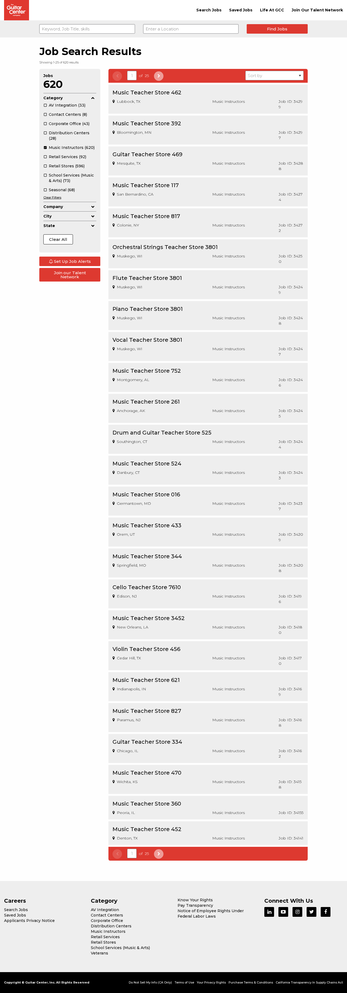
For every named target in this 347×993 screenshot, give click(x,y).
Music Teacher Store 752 (147, 371)
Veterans (99, 953)
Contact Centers (107, 915)
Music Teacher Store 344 (147, 556)
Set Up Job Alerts (72, 261)
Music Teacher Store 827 (147, 711)
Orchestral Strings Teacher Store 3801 (165, 247)
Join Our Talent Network (317, 10)
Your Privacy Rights (211, 982)
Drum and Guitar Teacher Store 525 (162, 432)
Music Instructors (108, 931)
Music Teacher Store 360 (147, 803)
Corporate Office (107, 920)
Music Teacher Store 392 (147, 123)
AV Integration (105, 909)
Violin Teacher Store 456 (146, 649)
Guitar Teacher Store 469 (147, 154)
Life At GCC (272, 10)
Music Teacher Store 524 (147, 463)
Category (53, 97)
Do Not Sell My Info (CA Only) (150, 982)
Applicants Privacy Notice (29, 920)
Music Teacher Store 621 (146, 680)
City (47, 216)
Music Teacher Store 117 (146, 185)
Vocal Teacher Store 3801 (147, 340)
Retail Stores (103, 942)
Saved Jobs (240, 10)
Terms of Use (184, 982)
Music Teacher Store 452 (147, 829)
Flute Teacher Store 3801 (147, 278)
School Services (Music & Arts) (120, 947)
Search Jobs (208, 10)
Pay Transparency (195, 905)
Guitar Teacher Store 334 (147, 742)
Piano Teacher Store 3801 (148, 309)
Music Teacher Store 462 (147, 92)
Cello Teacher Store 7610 (147, 587)
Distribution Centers (111, 926)
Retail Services (105, 936)
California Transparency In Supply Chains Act (309, 982)
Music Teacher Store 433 (147, 525)
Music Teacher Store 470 (147, 773)
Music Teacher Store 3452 (149, 618)
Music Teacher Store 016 (146, 494)
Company (53, 206)
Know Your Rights (195, 900)
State (49, 225)
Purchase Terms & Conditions (251, 982)
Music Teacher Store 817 (146, 216)
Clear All (58, 239)
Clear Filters (52, 197)
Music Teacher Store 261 (146, 401)
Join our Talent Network (70, 274)
